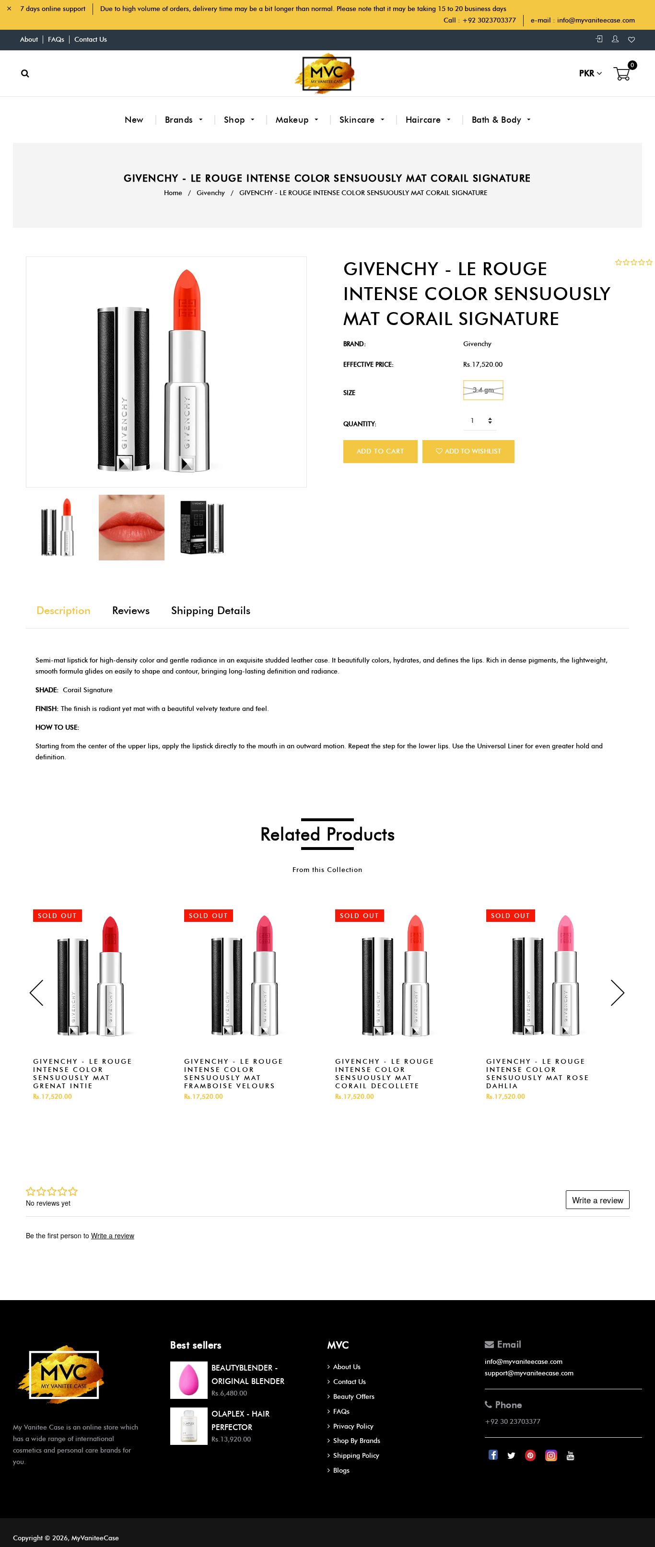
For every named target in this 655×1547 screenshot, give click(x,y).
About (29, 39)
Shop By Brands (356, 1441)
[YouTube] (570, 1456)
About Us (347, 1367)
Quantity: (359, 424)
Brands (180, 120)
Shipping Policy (356, 1456)
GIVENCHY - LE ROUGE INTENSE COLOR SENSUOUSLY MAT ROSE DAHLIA (537, 1074)
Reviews (131, 610)
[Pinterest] (531, 1456)
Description (63, 610)
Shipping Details (210, 610)
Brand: (354, 344)
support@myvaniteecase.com (529, 1373)
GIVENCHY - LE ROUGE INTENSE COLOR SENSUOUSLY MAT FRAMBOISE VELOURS (233, 1074)
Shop (236, 120)
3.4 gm (483, 390)
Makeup (294, 120)
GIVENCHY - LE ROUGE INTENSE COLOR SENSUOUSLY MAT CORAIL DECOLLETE (384, 1074)
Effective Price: (368, 364)
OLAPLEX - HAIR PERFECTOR (240, 1420)
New (134, 120)
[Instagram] (552, 1456)
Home (173, 193)
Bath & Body (498, 120)
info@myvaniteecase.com (596, 20)
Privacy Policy (353, 1426)
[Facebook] (494, 1456)
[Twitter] (512, 1456)
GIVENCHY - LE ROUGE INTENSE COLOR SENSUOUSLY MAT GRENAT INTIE (82, 1074)
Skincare (358, 120)
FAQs (56, 39)
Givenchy (211, 193)
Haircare (425, 120)
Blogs (341, 1470)
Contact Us (90, 39)
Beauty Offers (353, 1397)
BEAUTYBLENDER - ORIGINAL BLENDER (247, 1374)
